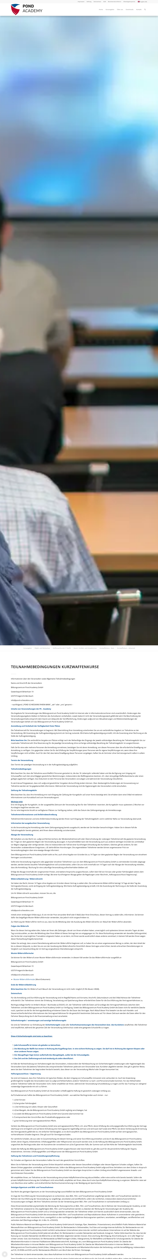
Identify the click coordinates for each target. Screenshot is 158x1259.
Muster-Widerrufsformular (24, 979)
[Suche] (145, 9)
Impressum (81, 1)
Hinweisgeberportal (129, 1)
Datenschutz (97, 1)
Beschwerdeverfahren (114, 1)
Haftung (89, 1)
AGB (104, 1)
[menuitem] (81, 1)
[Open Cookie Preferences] (4, 1256)
